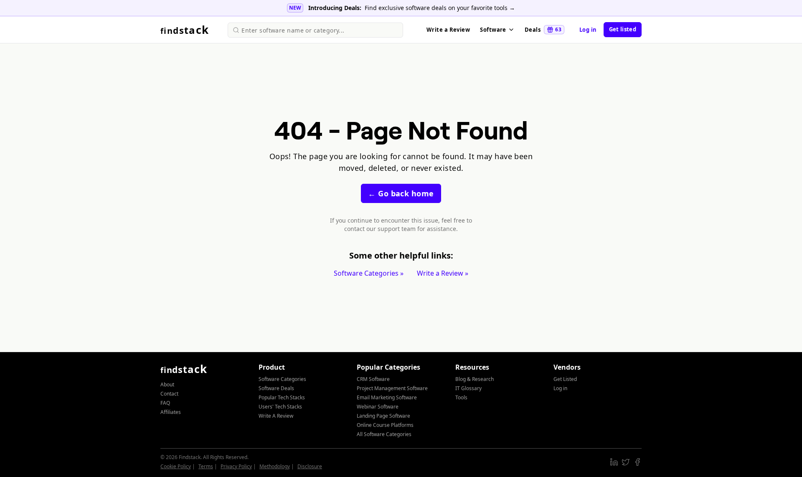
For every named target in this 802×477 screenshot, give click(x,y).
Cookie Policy (175, 466)
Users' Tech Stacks (280, 406)
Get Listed (565, 379)
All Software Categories (384, 434)
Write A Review (276, 415)
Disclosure (309, 466)
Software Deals (276, 388)
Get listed (622, 29)
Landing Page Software (383, 415)
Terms (205, 466)
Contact (169, 393)
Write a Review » (442, 273)
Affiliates (170, 412)
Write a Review (448, 29)
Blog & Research (474, 379)
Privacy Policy (236, 466)
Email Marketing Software (387, 397)
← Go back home (401, 193)
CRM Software (373, 379)
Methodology (274, 466)
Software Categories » (369, 273)
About (167, 384)
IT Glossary (468, 388)
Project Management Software (392, 388)
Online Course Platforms (385, 425)
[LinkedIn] (614, 462)
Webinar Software (377, 406)
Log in (588, 29)
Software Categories (282, 379)
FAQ (165, 402)
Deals (543, 29)
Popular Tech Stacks (282, 397)
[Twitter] (626, 462)
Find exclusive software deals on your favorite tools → (440, 8)
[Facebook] (637, 462)
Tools (461, 397)
